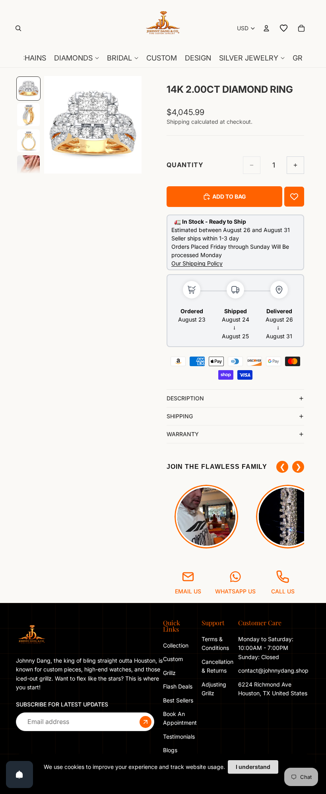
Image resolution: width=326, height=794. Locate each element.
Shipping (180, 416)
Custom (173, 658)
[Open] (19, 774)
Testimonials (179, 736)
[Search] (18, 28)
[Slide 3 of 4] (28, 140)
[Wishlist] (284, 28)
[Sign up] (145, 721)
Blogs (170, 750)
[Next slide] (133, 125)
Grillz (169, 672)
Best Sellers (178, 699)
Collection (175, 645)
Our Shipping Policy (197, 263)
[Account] (266, 28)
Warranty (183, 434)
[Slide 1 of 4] (28, 88)
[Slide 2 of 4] (28, 114)
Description (185, 398)
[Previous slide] (53, 125)
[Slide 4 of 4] (28, 166)
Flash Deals (177, 686)
